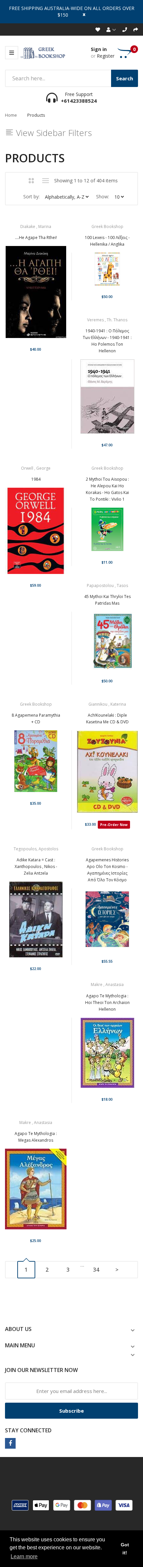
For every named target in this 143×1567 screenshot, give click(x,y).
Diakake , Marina (35, 226)
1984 (36, 479)
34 (96, 1269)
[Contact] (124, 29)
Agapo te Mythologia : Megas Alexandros (36, 1137)
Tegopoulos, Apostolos (36, 849)
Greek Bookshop (107, 226)
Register (105, 56)
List (46, 180)
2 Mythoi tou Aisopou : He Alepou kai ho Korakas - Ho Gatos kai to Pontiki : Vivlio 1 (107, 489)
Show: (102, 196)
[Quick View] (59, 297)
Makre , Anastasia (107, 984)
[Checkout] (135, 29)
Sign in (99, 49)
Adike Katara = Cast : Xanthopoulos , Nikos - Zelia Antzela (36, 866)
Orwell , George (36, 468)
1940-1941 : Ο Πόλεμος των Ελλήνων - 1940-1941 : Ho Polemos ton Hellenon (107, 341)
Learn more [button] (24, 1556)
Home (11, 115)
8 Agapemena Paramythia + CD (36, 718)
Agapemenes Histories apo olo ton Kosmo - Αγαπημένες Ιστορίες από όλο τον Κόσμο (107, 870)
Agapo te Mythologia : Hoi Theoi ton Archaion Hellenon (107, 1002)
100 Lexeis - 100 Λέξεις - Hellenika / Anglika (107, 241)
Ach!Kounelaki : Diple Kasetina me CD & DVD (107, 718)
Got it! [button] (125, 1548)
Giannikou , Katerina (107, 704)
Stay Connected (28, 1430)
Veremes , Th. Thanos (107, 320)
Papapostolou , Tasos (107, 585)
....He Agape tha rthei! (36, 237)
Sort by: (31, 196)
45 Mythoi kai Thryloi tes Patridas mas (107, 600)
